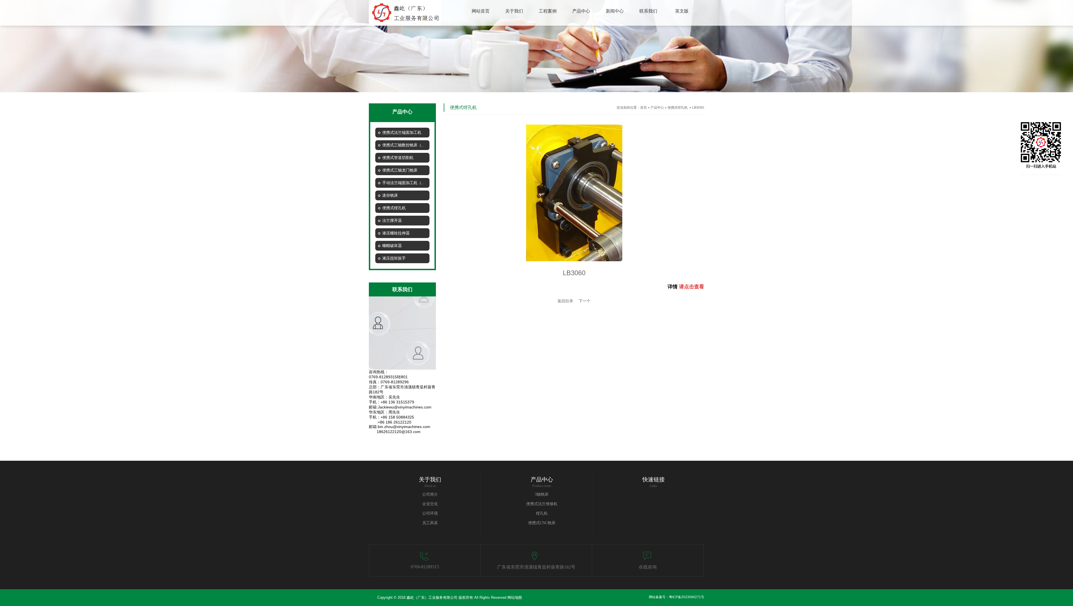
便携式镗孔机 (678, 108)
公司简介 (430, 494)
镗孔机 (542, 513)
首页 (643, 108)
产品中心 (657, 108)
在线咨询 (648, 567)
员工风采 (430, 523)
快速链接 (653, 479)
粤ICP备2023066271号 (686, 597)
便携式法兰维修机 (541, 504)
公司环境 (430, 513)
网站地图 (514, 597)
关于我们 (430, 479)
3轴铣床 (542, 494)
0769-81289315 (425, 566)
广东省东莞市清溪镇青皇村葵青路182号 (536, 567)
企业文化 (430, 504)
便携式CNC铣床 (542, 523)
